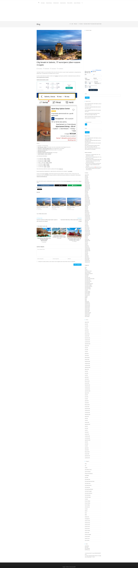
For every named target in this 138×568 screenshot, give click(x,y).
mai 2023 (86, 224)
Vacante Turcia (87, 315)
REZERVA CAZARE (45, 79)
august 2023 (87, 220)
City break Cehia (87, 277)
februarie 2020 (87, 258)
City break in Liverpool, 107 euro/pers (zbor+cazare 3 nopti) (59, 236)
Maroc (86, 298)
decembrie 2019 (87, 260)
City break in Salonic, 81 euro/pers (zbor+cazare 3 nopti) (58, 207)
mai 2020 (86, 254)
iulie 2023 (86, 221)
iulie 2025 (86, 191)
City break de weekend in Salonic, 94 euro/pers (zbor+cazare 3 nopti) (43, 207)
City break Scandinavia (88, 286)
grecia (43, 213)
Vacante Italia (87, 311)
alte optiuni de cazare (42, 151)
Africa (86, 267)
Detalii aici (61, 168)
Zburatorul (68, 181)
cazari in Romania (87, 272)
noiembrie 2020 (87, 248)
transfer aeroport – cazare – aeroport (44, 153)
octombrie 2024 (87, 202)
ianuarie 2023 (87, 229)
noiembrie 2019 (87, 262)
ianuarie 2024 (87, 214)
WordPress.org (87, 549)
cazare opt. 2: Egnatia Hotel (43, 149)
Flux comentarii (87, 548)
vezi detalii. (70, 171)
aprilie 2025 (86, 195)
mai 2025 (86, 193)
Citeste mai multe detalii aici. (42, 176)
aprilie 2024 (86, 210)
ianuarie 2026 (87, 183)
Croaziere (86, 499)
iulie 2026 (86, 176)
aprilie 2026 (86, 179)
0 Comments (60, 68)
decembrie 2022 (87, 230)
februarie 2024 (87, 212)
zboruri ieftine (87, 316)
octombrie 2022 (87, 412)
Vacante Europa (87, 305)
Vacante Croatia (87, 303)
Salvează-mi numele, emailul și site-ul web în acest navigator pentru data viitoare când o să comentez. (56, 261)
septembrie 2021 (87, 240)
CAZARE (48, 158)
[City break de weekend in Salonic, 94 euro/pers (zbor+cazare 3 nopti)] (44, 202)
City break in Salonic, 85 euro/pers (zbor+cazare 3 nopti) (73, 207)
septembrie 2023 (87, 219)
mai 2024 (86, 208)
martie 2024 (87, 211)
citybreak (40, 213)
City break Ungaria (88, 288)
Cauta (86, 93)
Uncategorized (87, 302)
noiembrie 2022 (87, 231)
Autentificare (87, 545)
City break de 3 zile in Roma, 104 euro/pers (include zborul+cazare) (43, 239)
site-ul (80, 181)
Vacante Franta (87, 307)
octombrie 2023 (87, 217)
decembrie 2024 (87, 200)
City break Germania (88, 281)
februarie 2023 (87, 227)
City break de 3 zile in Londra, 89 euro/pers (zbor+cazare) (74, 239)
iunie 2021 (86, 243)
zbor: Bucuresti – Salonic (42, 147)
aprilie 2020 (86, 255)
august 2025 (87, 190)
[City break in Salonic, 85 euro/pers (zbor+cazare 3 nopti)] (74, 202)
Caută (86, 128)
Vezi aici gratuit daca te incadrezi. (43, 77)
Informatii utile (87, 295)
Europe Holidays (87, 291)
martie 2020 (87, 449)
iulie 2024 (86, 206)
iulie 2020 (86, 251)
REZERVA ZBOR (39, 79)
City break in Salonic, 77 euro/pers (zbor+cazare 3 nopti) (92, 23)
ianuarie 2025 (87, 198)
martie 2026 (87, 181)
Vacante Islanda (87, 310)
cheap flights (87, 274)
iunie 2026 (86, 177)
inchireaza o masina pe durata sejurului (45, 152)
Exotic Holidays (87, 293)
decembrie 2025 (87, 337)
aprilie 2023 (86, 225)
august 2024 (87, 205)
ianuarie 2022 (87, 239)
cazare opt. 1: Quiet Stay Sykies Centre (45, 148)
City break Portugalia (88, 284)
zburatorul (40, 68)
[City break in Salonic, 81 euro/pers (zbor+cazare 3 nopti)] (59, 202)
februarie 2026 (87, 182)
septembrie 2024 (87, 203)
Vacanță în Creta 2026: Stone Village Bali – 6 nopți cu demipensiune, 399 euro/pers (93, 164)
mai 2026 (86, 178)
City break (54, 68)
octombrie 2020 (87, 249)
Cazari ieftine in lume (88, 271)
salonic (45, 213)
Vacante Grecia (87, 308)
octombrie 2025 (87, 187)
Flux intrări (86, 547)
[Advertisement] (69, 13)
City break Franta (87, 279)
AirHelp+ (46, 173)
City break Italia (87, 282)
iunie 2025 (86, 192)
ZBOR (45, 158)
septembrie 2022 (87, 234)
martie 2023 (87, 226)
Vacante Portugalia (88, 312)
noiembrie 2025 (87, 186)
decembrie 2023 (87, 215)
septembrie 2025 (87, 188)
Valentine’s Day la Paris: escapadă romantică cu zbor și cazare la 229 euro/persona (93, 168)
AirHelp (56, 75)
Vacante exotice (87, 306)
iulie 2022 (86, 236)
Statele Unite (87, 301)
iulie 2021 (86, 241)
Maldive (86, 297)
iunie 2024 (86, 207)
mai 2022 (86, 238)
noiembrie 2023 (87, 216)
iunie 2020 (86, 253)
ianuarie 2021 (87, 246)
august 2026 (87, 174)
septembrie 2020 (87, 250)
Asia (85, 268)
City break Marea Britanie (89, 283)
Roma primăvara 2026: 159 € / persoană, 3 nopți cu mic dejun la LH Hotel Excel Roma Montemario (93, 161)
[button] (38, 3)
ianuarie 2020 (87, 259)
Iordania (86, 296)
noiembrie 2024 (87, 201)
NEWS (86, 300)
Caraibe (86, 269)
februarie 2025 (87, 197)
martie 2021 (87, 245)
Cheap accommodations (89, 273)
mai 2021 (86, 244)
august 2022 (87, 235)
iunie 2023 (86, 222)
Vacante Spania (87, 313)
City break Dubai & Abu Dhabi (89, 278)
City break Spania (87, 287)
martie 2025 (87, 196)
